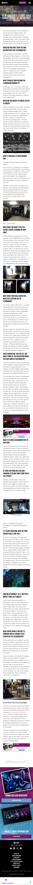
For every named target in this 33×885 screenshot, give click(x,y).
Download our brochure (16, 795)
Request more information (17, 831)
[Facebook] (21, 848)
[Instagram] (17, 848)
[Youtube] (11, 848)
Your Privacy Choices (17, 880)
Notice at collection (8, 883)
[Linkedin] (14, 848)
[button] (29, 3)
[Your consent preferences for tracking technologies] (30, 882)
